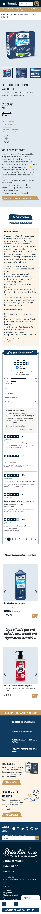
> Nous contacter (10, 886)
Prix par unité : (6, 132)
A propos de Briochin (13, 861)
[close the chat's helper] (39, 893)
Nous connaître (10, 866)
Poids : (4, 127)
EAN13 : (4, 124)
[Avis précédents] (5, 539)
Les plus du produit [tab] (20, 223)
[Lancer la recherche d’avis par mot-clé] (36, 402)
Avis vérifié (9, 439)
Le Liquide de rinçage (14, 603)
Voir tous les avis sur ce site (21, 374)
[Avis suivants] (35, 539)
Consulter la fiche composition (18, 198)
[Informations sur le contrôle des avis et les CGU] (31, 371)
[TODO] (29, 426)
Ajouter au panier (17, 910)
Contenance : (6, 129)
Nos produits (9, 871)
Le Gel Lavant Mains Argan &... (19, 685)
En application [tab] (20, 217)
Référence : (5, 121)
